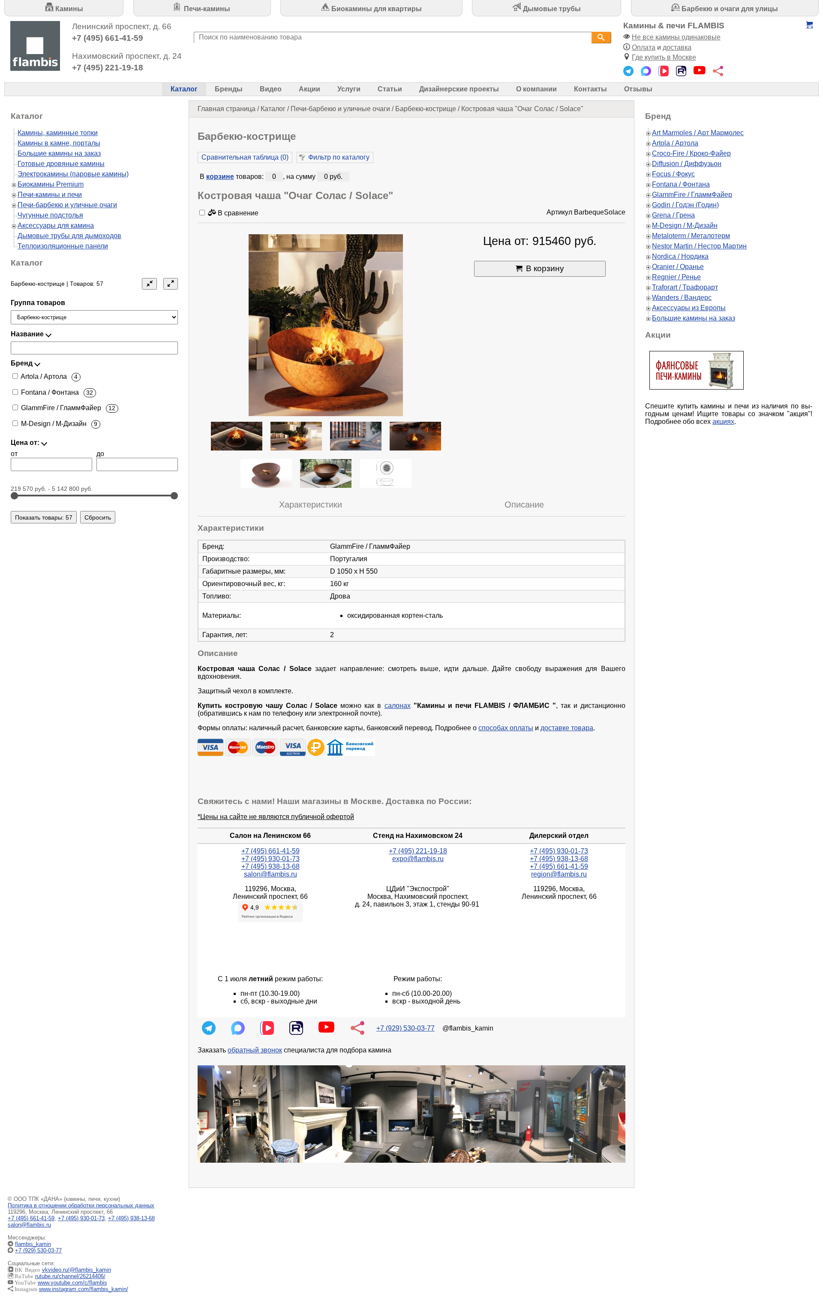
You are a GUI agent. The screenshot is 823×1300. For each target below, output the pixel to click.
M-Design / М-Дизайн (685, 225)
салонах (397, 705)
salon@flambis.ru (270, 874)
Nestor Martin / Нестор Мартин (699, 246)
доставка (677, 47)
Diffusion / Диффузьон (686, 163)
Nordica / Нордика (680, 256)
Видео (271, 89)
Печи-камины (206, 8)
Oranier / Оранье (678, 266)
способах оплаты (505, 728)
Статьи (390, 89)
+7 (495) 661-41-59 (107, 37)
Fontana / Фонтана (681, 184)
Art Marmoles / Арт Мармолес (698, 132)
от (14, 453)
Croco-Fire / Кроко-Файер (691, 153)
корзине (220, 176)
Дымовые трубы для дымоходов (69, 235)
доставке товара (567, 728)
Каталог (184, 89)
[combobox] (393, 37)
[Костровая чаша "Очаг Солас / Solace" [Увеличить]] (326, 326)
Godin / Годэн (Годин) (685, 205)
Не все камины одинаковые (676, 37)
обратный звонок (255, 1050)
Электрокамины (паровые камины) (73, 174)
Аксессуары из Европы (689, 307)
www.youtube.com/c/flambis (72, 1282)
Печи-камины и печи (50, 194)
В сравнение (237, 213)
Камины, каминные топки (58, 132)
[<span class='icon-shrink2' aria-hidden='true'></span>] (149, 284)
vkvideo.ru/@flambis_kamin (76, 1270)
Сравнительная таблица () (244, 157)
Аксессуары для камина (56, 225)
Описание (524, 504)
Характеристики (310, 504)
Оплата (643, 47)
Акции (309, 89)
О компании (536, 89)
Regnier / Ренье (676, 277)
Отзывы (638, 89)
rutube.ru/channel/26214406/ (70, 1276)
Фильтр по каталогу (338, 157)
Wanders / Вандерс (682, 297)
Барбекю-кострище (425, 108)
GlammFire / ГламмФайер (692, 194)
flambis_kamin (33, 1244)
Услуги (348, 89)
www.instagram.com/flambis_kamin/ (83, 1289)
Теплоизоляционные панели (63, 246)
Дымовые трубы (551, 8)
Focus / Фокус (673, 174)
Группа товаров (38, 302)
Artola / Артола (675, 143)
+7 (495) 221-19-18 (107, 67)
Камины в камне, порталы (59, 143)
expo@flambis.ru (418, 858)
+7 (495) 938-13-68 (270, 866)
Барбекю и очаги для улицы (729, 8)
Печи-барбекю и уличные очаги (340, 108)
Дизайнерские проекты (459, 89)
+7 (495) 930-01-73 (270, 858)
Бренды (229, 89)
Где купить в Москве (664, 57)
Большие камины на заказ (59, 153)
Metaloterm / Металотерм (691, 235)
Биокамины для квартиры (376, 8)
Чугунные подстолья (50, 215)
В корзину (545, 268)
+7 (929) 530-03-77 (405, 1028)
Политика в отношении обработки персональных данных (81, 1205)
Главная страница (226, 108)
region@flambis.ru (559, 874)
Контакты (590, 89)
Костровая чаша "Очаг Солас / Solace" (522, 108)
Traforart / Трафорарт (685, 287)
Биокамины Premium (51, 184)
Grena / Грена (673, 215)
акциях (723, 421)
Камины (68, 8)
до (100, 453)
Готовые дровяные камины (61, 163)
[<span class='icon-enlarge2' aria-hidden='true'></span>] (170, 284)
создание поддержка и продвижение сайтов (801, 1250)
